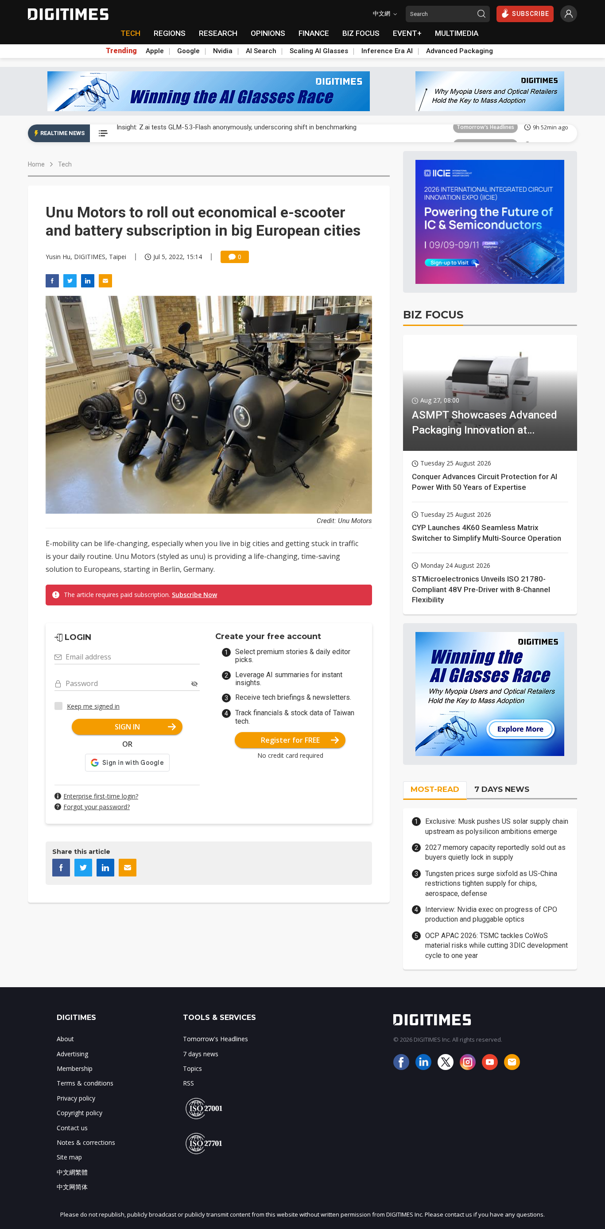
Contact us (72, 1128)
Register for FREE (290, 740)
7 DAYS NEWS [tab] (501, 789)
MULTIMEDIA (456, 33)
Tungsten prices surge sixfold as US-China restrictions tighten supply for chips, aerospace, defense (491, 883)
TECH (130, 33)
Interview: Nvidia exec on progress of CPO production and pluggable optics (491, 914)
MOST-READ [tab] (435, 789)
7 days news (200, 1054)
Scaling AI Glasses (319, 51)
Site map (69, 1157)
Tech (65, 164)
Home (36, 164)
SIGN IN (127, 727)
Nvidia (223, 51)
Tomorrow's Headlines (485, 133)
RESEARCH (218, 33)
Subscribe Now (194, 594)
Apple (155, 51)
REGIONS (170, 33)
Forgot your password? (96, 807)
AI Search (261, 51)
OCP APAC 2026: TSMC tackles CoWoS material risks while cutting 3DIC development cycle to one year (496, 945)
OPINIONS (268, 33)
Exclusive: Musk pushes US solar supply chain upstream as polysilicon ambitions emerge (496, 826)
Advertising (72, 1054)
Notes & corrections (86, 1142)
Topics (192, 1068)
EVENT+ (407, 33)
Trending (121, 51)
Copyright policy (79, 1113)
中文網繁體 (72, 1172)
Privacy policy (76, 1098)
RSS (188, 1083)
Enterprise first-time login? (100, 796)
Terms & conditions (85, 1083)
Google (188, 51)
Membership (75, 1068)
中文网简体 (72, 1186)
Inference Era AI (387, 51)
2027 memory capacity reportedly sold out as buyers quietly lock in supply (495, 852)
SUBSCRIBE (530, 13)
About (65, 1039)
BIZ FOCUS (361, 33)
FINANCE (314, 33)
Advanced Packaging (459, 51)
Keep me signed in (93, 706)
